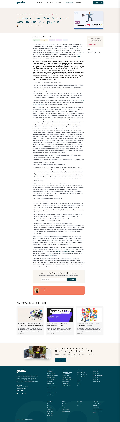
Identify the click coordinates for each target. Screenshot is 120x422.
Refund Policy (50, 415)
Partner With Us (65, 409)
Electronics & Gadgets (52, 387)
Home (18, 14)
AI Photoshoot (65, 383)
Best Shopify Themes (82, 374)
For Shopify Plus (96, 377)
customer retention (38, 104)
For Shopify (95, 379)
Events (78, 385)
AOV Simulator (96, 407)
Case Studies (80, 380)
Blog (21, 14)
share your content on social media (65, 251)
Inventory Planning (66, 385)
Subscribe (71, 279)
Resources (69, 2)
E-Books (79, 383)
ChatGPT (37, 40)
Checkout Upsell (65, 375)
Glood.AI (82, 100)
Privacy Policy (50, 411)
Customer (79, 403)
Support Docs (50, 409)
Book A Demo (50, 407)
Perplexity (45, 40)
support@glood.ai (20, 390)
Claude (59, 40)
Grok (66, 40)
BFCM (78, 381)
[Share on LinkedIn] (91, 52)
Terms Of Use (50, 413)
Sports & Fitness (50, 383)
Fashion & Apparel (51, 373)
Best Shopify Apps (81, 372)
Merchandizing (65, 381)
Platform (59, 2)
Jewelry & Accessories (52, 385)
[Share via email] (88, 52)
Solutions (50, 2)
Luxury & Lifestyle (51, 394)
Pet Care (49, 391)
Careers (64, 405)
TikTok (50, 255)
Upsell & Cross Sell (66, 377)
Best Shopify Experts (82, 376)
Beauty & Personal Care (52, 375)
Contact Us (49, 403)
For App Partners (96, 381)
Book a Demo (98, 2)
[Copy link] (99, 52)
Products (40, 2)
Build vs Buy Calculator (98, 409)
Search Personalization (67, 379)
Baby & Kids (49, 389)
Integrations (80, 405)
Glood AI (64, 403)
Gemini (52, 40)
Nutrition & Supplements (52, 392)
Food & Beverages (51, 379)
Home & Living (50, 381)
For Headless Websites (98, 375)
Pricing (78, 2)
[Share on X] (95, 52)
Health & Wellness (51, 377)
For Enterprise (96, 373)
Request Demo (92, 44)
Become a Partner (66, 411)
